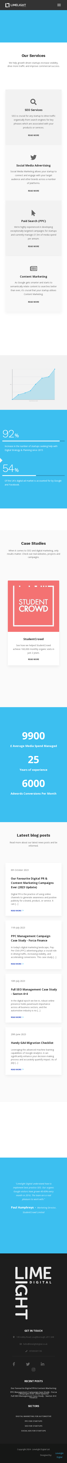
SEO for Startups (33, 1426)
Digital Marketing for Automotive (33, 1416)
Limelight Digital (59, 1455)
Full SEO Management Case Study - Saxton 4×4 (33, 1396)
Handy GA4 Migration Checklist (32, 1043)
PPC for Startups (33, 1421)
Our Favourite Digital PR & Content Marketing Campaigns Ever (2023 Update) (32, 883)
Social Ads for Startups (33, 1431)
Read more (33, 659)
